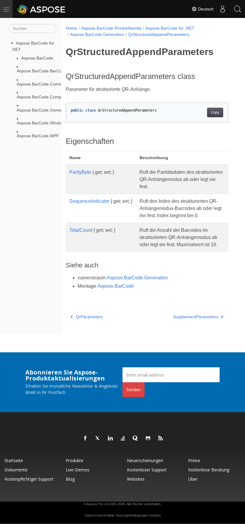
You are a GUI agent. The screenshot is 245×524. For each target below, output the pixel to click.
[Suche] (237, 9)
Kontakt (155, 515)
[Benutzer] (222, 9)
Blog (70, 479)
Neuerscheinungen (145, 460)
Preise (194, 460)
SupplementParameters (195, 316)
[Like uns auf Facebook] (85, 438)
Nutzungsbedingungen (132, 515)
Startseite (13, 460)
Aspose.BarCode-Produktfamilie (111, 28)
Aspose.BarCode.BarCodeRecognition (53, 70)
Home (71, 28)
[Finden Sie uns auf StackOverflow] (123, 438)
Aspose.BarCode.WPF (38, 135)
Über (192, 479)
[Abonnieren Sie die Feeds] (161, 438)
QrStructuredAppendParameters (158, 34)
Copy (215, 112)
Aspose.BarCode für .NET (170, 28)
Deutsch (205, 9)
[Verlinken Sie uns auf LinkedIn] (110, 438)
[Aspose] (41, 8)
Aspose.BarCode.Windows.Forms (48, 123)
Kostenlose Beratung (208, 470)
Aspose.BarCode (37, 58)
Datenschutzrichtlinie (100, 515)
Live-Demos (77, 470)
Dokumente (15, 470)
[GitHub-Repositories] (148, 438)
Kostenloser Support (147, 470)
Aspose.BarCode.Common (42, 84)
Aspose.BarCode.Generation (44, 110)
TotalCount (80, 230)
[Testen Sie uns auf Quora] (136, 438)
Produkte (74, 460)
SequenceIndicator (89, 201)
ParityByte (80, 172)
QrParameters (89, 316)
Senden (133, 389)
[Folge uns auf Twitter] (98, 438)
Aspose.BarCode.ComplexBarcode (49, 97)
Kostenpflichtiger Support (28, 479)
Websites (136, 479)
